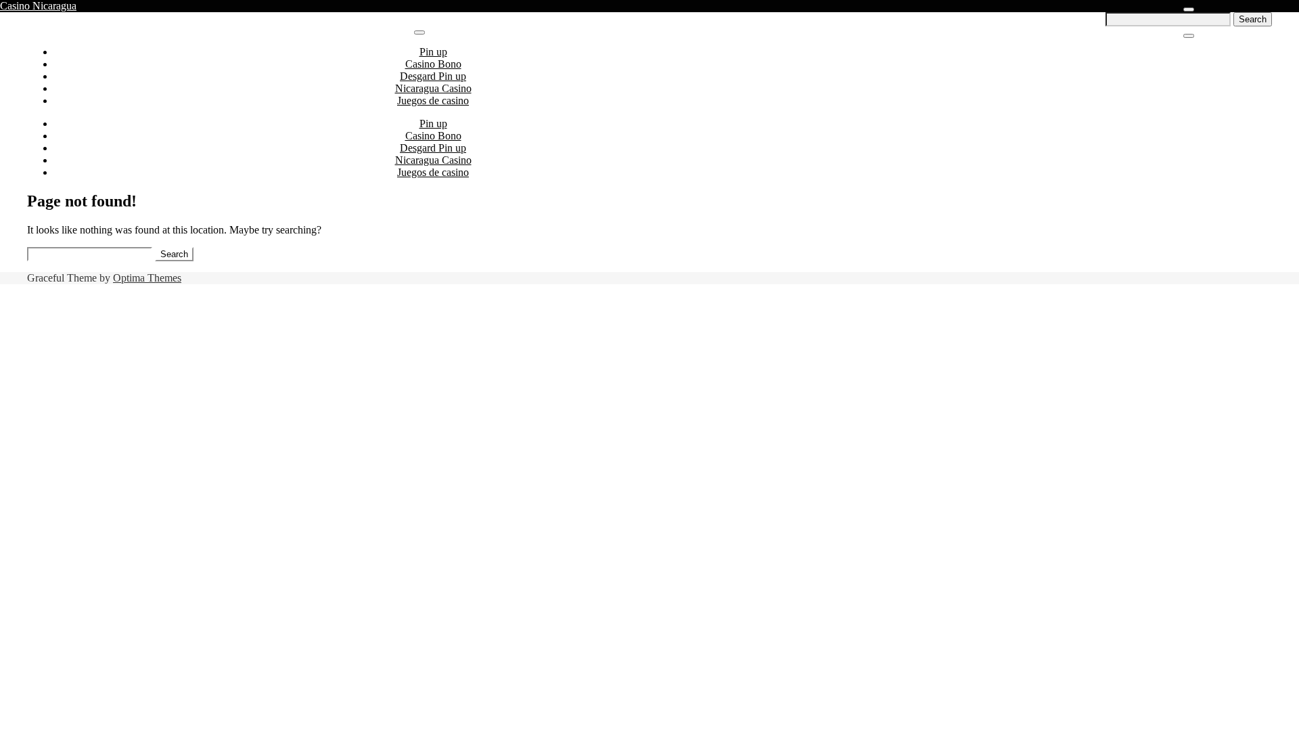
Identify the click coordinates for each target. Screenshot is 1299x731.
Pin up (433, 52)
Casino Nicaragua (38, 6)
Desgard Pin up (433, 76)
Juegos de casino (433, 100)
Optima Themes (147, 278)
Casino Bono (433, 64)
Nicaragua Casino (433, 88)
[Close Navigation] (1188, 36)
